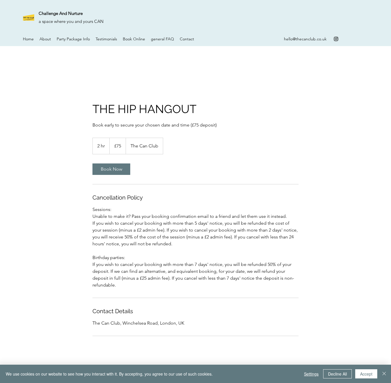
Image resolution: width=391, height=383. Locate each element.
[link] (111, 169)
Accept (366, 374)
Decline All (337, 374)
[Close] (384, 373)
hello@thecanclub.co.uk (305, 39)
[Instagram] (336, 39)
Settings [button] (311, 374)
